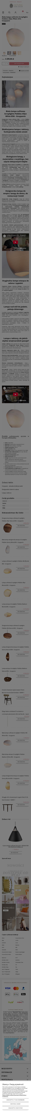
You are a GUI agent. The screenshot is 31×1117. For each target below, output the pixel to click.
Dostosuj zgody (15, 1104)
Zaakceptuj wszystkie (16, 1108)
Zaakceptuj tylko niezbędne (15, 1100)
